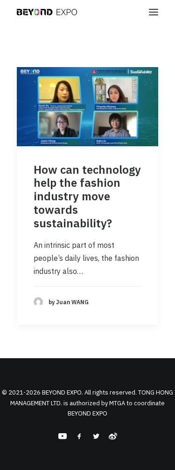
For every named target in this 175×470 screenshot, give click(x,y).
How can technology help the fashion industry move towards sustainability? (87, 196)
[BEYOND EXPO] (47, 12)
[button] (153, 12)
